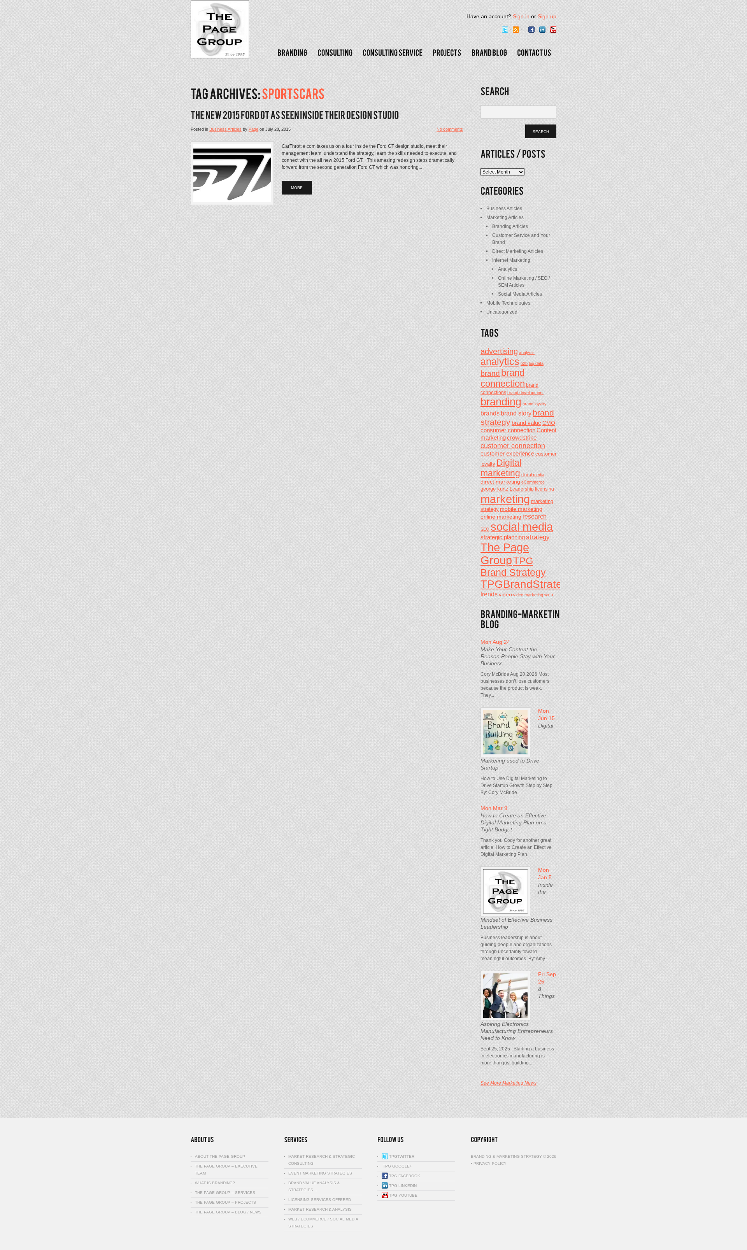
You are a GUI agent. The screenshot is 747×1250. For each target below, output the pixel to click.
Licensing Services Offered (319, 1199)
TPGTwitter (401, 1156)
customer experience (507, 453)
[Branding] (292, 52)
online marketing (500, 517)
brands (490, 413)
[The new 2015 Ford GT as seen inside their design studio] (295, 115)
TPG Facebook (404, 1176)
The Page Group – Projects (225, 1202)
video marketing (528, 595)
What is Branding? (215, 1183)
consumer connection (507, 430)
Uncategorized (501, 312)
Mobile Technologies (508, 303)
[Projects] (447, 52)
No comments (450, 129)
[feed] (516, 29)
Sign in (521, 16)
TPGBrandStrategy (527, 584)
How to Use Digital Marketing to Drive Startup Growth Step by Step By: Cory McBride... (516, 785)
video (505, 594)
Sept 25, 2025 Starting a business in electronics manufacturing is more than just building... (517, 1056)
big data (536, 363)
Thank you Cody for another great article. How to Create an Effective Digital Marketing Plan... (516, 847)
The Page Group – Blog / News (228, 1212)
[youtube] (553, 29)
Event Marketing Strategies (320, 1173)
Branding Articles (510, 226)
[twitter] (505, 29)
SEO (484, 529)
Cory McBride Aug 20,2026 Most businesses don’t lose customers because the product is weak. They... (514, 684)
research (535, 516)
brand (490, 373)
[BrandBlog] (489, 52)
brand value (526, 423)
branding (500, 402)
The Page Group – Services (225, 1192)
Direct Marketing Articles (517, 251)
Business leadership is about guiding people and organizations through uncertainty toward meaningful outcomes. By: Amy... (516, 948)
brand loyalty (535, 403)
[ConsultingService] (393, 52)
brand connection (502, 378)
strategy (538, 537)
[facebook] (531, 29)
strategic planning (502, 537)
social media (522, 527)
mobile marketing (521, 509)
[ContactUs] (534, 52)
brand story (516, 413)
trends (489, 594)
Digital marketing (500, 468)
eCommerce (533, 482)
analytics (499, 361)
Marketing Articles (505, 217)
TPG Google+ (397, 1166)
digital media (532, 474)
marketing (505, 499)
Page (253, 129)
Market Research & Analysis (320, 1209)
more (297, 188)
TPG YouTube (402, 1195)
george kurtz (494, 489)
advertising (499, 351)
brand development (525, 392)
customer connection (512, 446)
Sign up (547, 16)
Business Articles (225, 129)
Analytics (507, 269)
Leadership (522, 489)
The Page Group (504, 553)
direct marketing (500, 482)
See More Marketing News (508, 1083)
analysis (527, 352)
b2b (524, 363)
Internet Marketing (511, 260)
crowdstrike (522, 437)
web (548, 595)
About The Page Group (220, 1156)
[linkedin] (542, 29)
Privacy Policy (490, 1163)
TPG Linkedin (402, 1185)
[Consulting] (335, 52)
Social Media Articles (520, 294)
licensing (544, 489)
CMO (548, 423)
